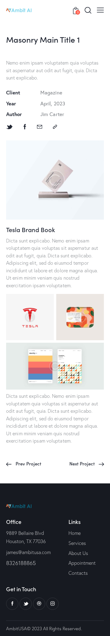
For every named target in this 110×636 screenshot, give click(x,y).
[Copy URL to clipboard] (55, 127)
